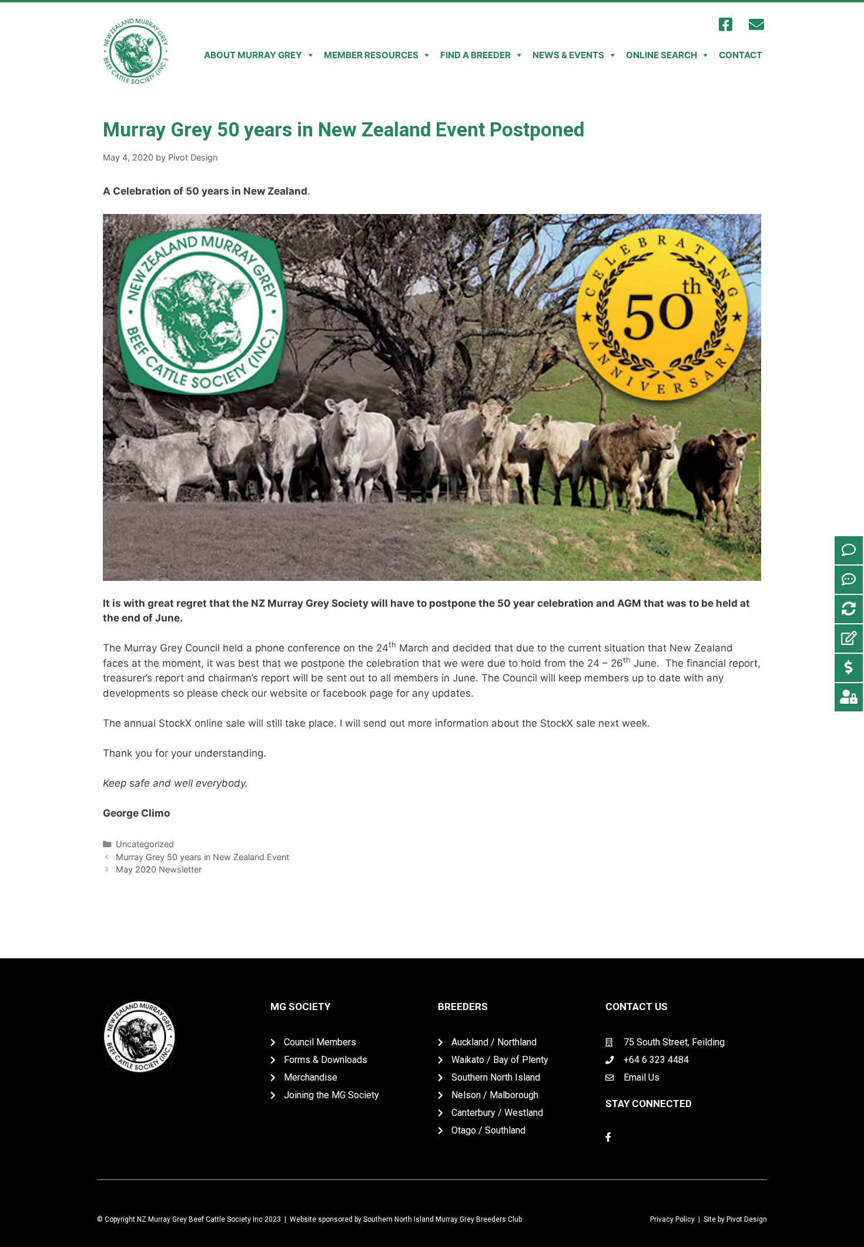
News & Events (568, 55)
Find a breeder (475, 55)
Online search (661, 55)
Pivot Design (746, 1219)
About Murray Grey (253, 55)
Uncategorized (145, 844)
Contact (740, 55)
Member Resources (371, 55)
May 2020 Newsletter (159, 869)
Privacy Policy (672, 1219)
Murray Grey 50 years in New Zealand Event (202, 857)
